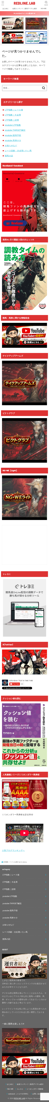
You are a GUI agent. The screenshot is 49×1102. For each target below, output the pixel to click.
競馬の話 (9, 156)
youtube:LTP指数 (13, 125)
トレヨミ (20, 1089)
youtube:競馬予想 (13, 135)
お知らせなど (11, 145)
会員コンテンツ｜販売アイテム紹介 (24, 8)
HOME (6, 862)
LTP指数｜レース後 (14, 110)
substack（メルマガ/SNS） (18, 1094)
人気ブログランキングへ (13, 850)
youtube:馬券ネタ (13, 140)
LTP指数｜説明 (12, 120)
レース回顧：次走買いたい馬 (18, 151)
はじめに (6, 8)
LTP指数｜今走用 (13, 115)
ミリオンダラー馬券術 (35, 1089)
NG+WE (43, 8)
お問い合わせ (37, 1094)
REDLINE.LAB (24, 3)
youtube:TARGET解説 (15, 130)
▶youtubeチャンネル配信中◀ (24, 13)
